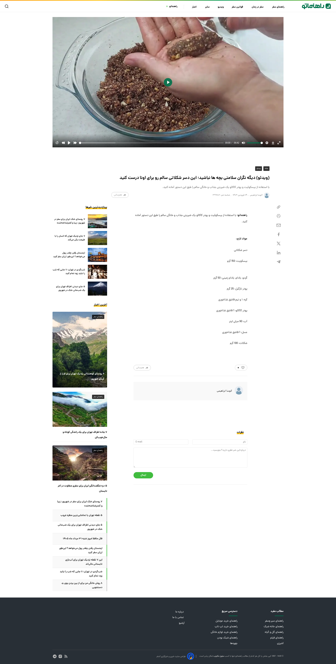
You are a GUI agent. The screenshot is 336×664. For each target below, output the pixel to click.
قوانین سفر (238, 7)
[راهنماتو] (316, 6)
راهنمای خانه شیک (274, 627)
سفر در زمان (258, 7)
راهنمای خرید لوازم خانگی (224, 632)
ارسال (143, 475)
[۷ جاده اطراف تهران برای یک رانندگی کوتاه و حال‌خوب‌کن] (79, 409)
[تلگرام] (278, 262)
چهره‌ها (233, 644)
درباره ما (179, 612)
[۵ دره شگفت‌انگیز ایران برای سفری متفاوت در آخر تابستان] (79, 463)
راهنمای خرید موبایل (226, 621)
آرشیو (181, 623)
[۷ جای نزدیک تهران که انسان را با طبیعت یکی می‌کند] (97, 238)
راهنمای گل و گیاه (274, 632)
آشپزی (280, 644)
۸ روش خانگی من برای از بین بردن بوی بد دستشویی (81, 585)
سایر (207, 7)
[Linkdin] (278, 253)
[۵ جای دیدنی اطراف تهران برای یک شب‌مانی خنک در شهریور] (97, 289)
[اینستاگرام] (60, 656)
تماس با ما (178, 618)
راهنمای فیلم (277, 638)
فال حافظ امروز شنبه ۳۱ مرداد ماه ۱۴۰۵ (82, 539)
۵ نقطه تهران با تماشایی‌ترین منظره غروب (81, 515)
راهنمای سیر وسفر (274, 621)
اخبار (194, 7)
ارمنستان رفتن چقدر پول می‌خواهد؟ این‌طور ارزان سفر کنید (69, 255)
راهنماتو (173, 6)
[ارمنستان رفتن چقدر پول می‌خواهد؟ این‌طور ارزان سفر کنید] (97, 255)
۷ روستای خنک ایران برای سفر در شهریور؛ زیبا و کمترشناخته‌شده (69, 221)
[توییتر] (278, 243)
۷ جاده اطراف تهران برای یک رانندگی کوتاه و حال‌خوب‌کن (85, 434)
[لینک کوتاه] (279, 207)
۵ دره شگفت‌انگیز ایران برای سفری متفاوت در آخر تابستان (82, 488)
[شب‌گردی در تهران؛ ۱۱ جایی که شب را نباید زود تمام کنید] (97, 272)
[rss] (66, 656)
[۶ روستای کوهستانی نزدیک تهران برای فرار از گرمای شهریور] (79, 350)
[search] (7, 6)
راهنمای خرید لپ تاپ (226, 627)
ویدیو (221, 7)
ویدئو (259, 168)
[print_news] (278, 216)
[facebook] (278, 234)
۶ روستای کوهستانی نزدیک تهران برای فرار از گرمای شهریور (82, 376)
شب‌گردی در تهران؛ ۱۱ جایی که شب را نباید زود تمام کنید (69, 271)
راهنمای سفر (278, 7)
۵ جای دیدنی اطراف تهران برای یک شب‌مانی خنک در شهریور (70, 288)
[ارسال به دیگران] (278, 225)
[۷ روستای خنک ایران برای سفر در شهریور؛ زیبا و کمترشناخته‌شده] (97, 221)
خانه (266, 168)
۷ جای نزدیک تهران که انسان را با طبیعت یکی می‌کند (70, 238)
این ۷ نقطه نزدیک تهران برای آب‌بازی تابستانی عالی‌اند (83, 562)
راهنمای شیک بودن (227, 638)
